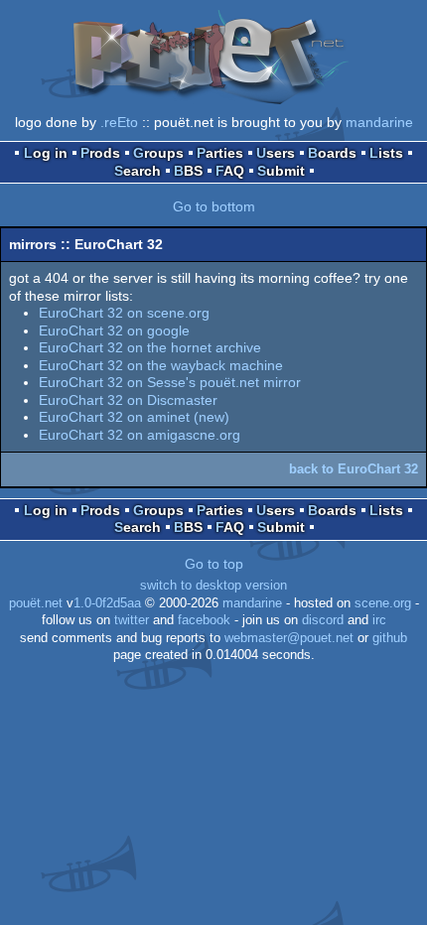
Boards (332, 153)
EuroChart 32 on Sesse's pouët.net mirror (170, 382)
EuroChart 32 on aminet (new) (134, 417)
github (389, 638)
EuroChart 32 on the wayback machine (161, 365)
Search (137, 171)
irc (379, 620)
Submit (281, 171)
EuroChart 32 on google (114, 330)
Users (275, 153)
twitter (131, 620)
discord (323, 620)
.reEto (119, 122)
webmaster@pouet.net (289, 638)
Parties (220, 153)
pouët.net (36, 603)
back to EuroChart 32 (353, 469)
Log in (46, 153)
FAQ (229, 171)
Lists (386, 153)
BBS (188, 171)
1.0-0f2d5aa (107, 603)
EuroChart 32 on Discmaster (128, 400)
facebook (204, 620)
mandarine (379, 122)
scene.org (383, 603)
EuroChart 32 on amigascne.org (139, 435)
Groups (158, 153)
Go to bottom (214, 206)
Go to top (214, 564)
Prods (100, 153)
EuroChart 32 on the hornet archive (150, 347)
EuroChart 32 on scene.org (124, 313)
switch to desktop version (213, 586)
